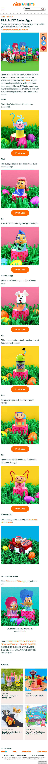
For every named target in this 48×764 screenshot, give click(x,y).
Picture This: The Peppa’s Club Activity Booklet (35, 733)
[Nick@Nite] (26, 752)
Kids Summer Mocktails (35, 696)
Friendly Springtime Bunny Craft (9, 696)
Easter (10, 17)
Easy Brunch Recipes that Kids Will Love (12, 733)
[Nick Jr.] (4, 752)
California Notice (38, 755)
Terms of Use (21, 755)
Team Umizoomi (8, 644)
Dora (26, 641)
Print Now (20, 153)
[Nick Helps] (42, 752)
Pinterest (26, 80)
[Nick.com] (14, 752)
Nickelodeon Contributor (20, 30)
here (24, 632)
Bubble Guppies (15, 641)
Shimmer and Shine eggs (16, 581)
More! (32, 641)
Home (3, 17)
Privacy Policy (9, 755)
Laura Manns (7, 30)
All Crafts (21, 644)
